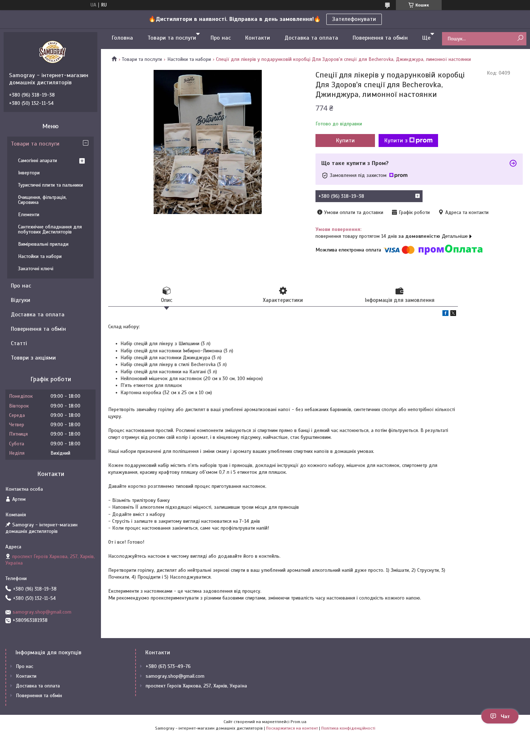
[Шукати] (520, 38)
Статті (19, 343)
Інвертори (29, 173)
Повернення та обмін (380, 37)
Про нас (221, 37)
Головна (122, 37)
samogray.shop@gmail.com (42, 612)
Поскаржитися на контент (292, 728)
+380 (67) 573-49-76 (168, 666)
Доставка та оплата (311, 37)
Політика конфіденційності (348, 728)
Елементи (28, 214)
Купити (345, 140)
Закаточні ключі (35, 269)
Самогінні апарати (37, 160)
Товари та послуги (171, 37)
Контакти (257, 37)
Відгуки (20, 300)
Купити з (395, 140)
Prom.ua (298, 721)
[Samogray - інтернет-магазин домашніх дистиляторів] (52, 51)
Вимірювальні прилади (43, 244)
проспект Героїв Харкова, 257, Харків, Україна (196, 686)
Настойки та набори (189, 59)
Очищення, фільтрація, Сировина (42, 199)
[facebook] (445, 314)
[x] (453, 314)
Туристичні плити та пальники (50, 185)
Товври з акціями (33, 357)
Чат (505, 716)
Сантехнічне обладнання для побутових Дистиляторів (50, 229)
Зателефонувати (354, 19)
